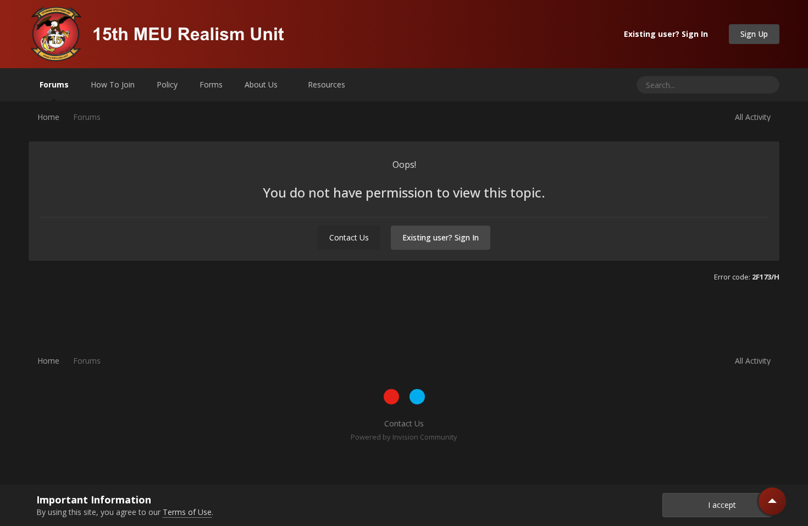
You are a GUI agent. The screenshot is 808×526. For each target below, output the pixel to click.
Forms (211, 84)
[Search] (767, 84)
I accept (720, 505)
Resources (327, 84)
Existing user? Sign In (668, 34)
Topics (730, 84)
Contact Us (349, 237)
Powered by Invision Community (404, 437)
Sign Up (754, 34)
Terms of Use (187, 512)
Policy (167, 84)
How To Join (113, 84)
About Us (262, 84)
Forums (54, 84)
